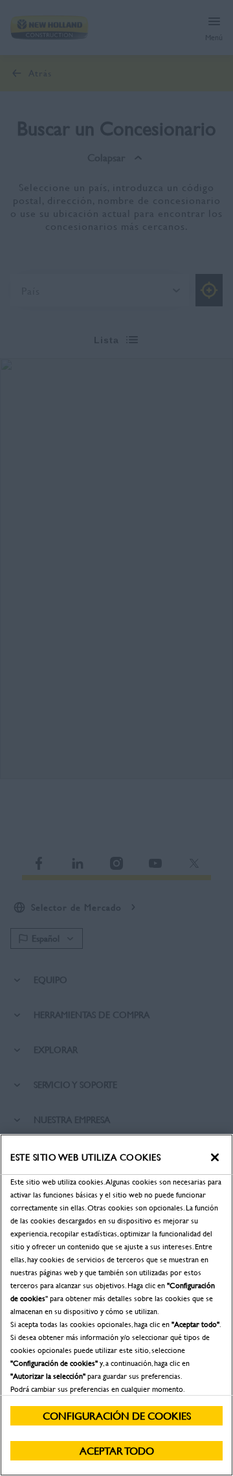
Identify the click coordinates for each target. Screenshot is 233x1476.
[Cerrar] (215, 1157)
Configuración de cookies (117, 1415)
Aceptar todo (117, 1450)
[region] (116, 1305)
